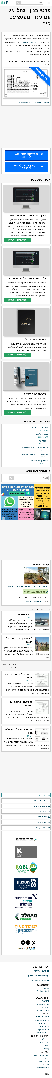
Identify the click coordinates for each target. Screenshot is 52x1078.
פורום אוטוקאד (43, 1029)
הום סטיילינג (44, 1023)
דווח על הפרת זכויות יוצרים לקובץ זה (34, 102)
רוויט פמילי (42, 817)
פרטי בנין (43, 795)
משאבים (43, 811)
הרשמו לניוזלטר (40, 971)
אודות (46, 1058)
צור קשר (46, 1064)
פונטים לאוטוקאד (42, 1010)
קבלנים (46, 1049)
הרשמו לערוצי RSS (39, 981)
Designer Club (43, 991)
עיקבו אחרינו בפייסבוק (37, 976)
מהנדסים (45, 1045)
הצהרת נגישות (43, 1068)
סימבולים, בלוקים (40, 800)
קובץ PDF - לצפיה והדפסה (24, 167)
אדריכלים (45, 1039)
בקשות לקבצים (41, 828)
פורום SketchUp (42, 1032)
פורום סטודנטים (42, 1026)
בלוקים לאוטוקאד (42, 1004)
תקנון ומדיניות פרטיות (40, 1055)
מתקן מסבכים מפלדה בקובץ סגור (34, 454)
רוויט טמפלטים (41, 822)
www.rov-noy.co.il (33, 601)
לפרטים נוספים (17, 240)
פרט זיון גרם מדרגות (39, 461)
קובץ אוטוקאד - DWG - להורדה (24, 155)
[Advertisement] (26, 127)
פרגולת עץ (43, 441)
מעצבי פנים (44, 1042)
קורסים (46, 988)
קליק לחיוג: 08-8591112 (34, 592)
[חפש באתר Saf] (18, 3)
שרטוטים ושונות (40, 806)
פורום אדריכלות (42, 1017)
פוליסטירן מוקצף (29, 42)
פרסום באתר (44, 1061)
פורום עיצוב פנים (42, 1020)
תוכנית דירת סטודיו (40, 427)
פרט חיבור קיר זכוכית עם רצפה (35, 447)
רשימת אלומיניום (41, 434)
